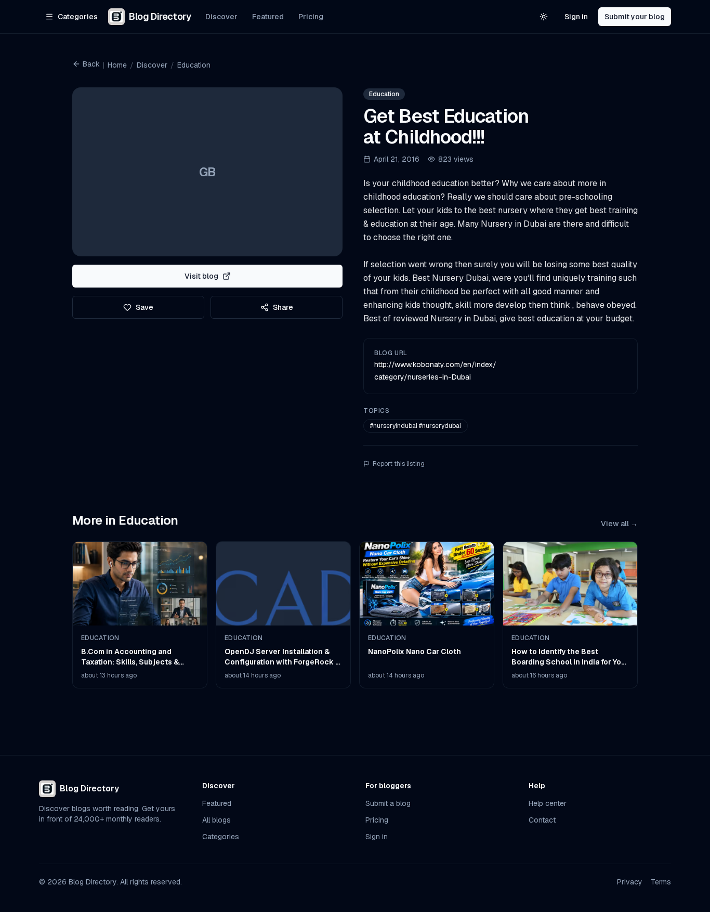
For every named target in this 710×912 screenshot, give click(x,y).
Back (91, 64)
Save (144, 307)
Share (283, 307)
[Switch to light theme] (543, 16)
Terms (661, 882)
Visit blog (201, 276)
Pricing (310, 16)
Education (194, 65)
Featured (268, 16)
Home (117, 65)
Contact (542, 820)
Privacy (629, 882)
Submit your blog (634, 16)
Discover (221, 16)
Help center (548, 803)
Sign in (576, 16)
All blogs (216, 820)
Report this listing (399, 464)
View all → (619, 523)
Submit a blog (388, 803)
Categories (220, 836)
